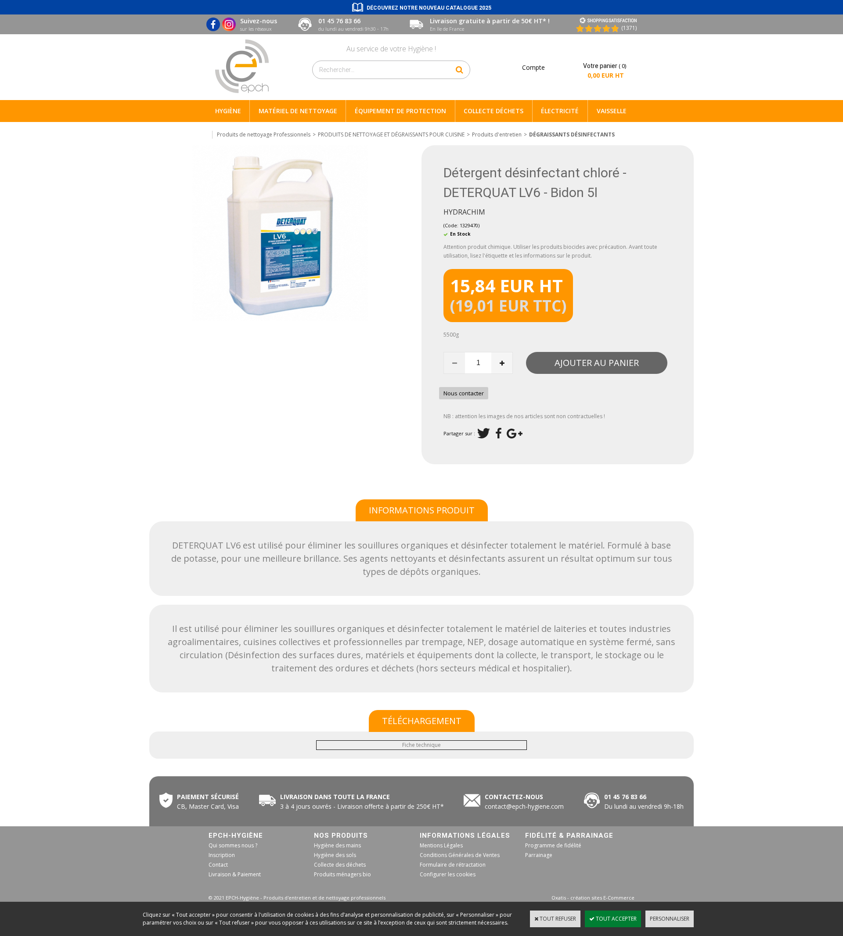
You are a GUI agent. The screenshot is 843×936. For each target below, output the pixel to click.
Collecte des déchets (340, 864)
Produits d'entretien (497, 134)
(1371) (629, 28)
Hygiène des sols (335, 855)
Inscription (222, 855)
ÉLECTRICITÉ (560, 111)
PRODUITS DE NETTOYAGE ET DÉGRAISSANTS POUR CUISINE (391, 134)
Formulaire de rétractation (453, 864)
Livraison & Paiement (235, 874)
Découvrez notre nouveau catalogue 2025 (429, 8)
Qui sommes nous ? (233, 845)
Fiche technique (421, 745)
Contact (218, 864)
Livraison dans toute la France (336, 797)
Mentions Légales (441, 845)
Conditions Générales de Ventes (460, 855)
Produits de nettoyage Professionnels (263, 134)
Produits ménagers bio (342, 874)
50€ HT (360, 806)
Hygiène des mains (337, 845)
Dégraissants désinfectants (572, 134)
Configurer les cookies (448, 874)
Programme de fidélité (553, 845)
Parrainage (538, 855)
